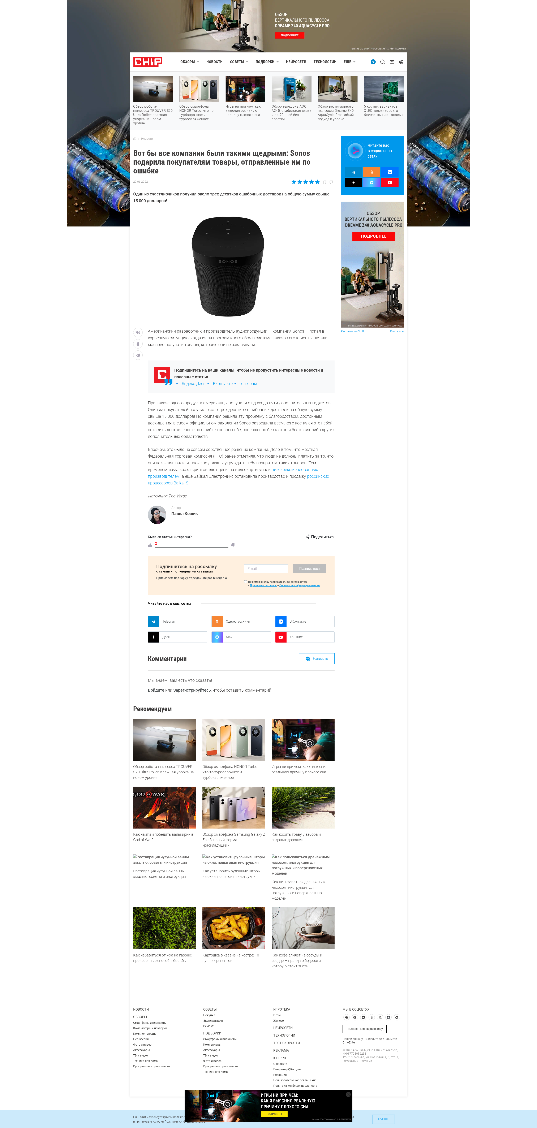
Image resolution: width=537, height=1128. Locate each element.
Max (229, 637)
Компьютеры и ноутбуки (150, 1028)
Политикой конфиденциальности (299, 585)
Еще (347, 62)
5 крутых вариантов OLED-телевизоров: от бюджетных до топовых (383, 110)
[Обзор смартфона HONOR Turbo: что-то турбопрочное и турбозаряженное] (233, 740)
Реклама (281, 1051)
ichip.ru (279, 1058)
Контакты (397, 331)
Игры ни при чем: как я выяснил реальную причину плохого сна (244, 110)
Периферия (141, 1039)
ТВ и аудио (140, 1055)
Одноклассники (238, 621)
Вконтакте (223, 383)
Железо (278, 1020)
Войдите (156, 690)
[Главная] (134, 138)
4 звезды (311, 181)
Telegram (169, 621)
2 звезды (300, 181)
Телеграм (248, 383)
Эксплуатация (213, 1020)
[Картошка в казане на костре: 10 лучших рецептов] (233, 928)
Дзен (166, 637)
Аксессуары (141, 1050)
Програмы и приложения (220, 1066)
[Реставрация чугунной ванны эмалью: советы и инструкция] (164, 859)
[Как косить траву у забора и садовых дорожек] (303, 808)
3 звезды (305, 181)
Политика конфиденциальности (295, 1085)
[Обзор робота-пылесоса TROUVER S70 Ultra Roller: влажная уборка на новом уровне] (164, 740)
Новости (214, 62)
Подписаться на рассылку (365, 1028)
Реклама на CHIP (352, 331)
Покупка (209, 1015)
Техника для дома (145, 1061)
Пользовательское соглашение (294, 1080)
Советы (237, 62)
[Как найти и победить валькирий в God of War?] (164, 808)
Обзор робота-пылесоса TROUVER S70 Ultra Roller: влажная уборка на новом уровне (153, 114)
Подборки (265, 62)
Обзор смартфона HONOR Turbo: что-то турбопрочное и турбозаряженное (196, 112)
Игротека (281, 1009)
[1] (150, 545)
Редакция (280, 1074)
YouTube (296, 637)
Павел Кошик (184, 513)
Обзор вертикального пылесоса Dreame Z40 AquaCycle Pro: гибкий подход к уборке (336, 112)
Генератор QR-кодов (287, 1069)
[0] (233, 545)
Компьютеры (212, 1044)
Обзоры (187, 62)
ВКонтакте (298, 621)
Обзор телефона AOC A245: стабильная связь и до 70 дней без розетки (292, 112)
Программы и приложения (151, 1066)
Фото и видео (142, 1044)
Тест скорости (286, 1043)
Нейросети (296, 62)
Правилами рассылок (263, 585)
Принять (383, 1119)
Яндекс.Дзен (194, 383)
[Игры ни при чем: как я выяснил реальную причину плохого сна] (303, 740)
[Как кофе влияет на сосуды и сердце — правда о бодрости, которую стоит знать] (303, 928)
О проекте (280, 1064)
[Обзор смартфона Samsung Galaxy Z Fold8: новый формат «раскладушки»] (233, 808)
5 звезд (317, 181)
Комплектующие (144, 1033)
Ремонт (208, 1026)
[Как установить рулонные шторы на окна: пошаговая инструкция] (233, 859)
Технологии (325, 62)
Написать (320, 659)
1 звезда (294, 181)
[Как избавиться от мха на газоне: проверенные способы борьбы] (164, 928)
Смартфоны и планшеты (150, 1022)
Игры (277, 1015)
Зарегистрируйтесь (192, 690)
